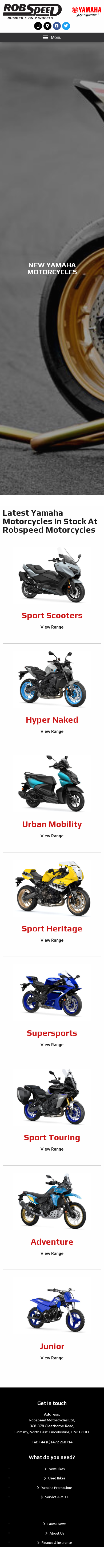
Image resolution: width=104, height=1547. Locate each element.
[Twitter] (66, 26)
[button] (52, 37)
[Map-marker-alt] (47, 26)
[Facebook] (57, 26)
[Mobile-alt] (38, 26)
